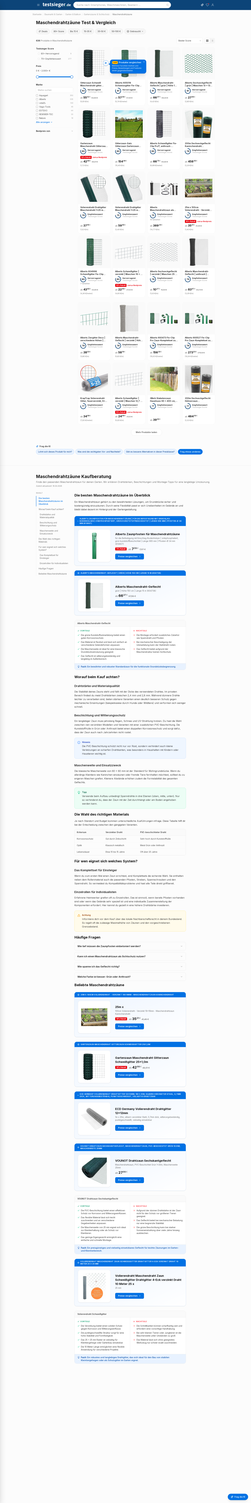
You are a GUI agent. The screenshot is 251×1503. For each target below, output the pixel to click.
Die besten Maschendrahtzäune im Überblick (51, 501)
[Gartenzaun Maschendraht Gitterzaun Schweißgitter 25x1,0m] (94, 138)
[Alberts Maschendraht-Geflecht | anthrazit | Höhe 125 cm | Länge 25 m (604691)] (199, 266)
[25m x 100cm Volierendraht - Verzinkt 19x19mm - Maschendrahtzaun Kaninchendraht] (199, 202)
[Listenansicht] (212, 40)
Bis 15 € (74, 31)
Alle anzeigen (43, 122)
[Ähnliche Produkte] (106, 69)
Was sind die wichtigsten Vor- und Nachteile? (99, 451)
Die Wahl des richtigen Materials (49, 540)
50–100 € (116, 31)
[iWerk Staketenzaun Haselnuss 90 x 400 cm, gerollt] (164, 393)
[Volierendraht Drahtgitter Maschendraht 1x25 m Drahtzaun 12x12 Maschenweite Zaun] (129, 202)
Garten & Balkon (73, 14)
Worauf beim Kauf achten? (51, 509)
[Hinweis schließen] (144, 62)
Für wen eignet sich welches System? (52, 548)
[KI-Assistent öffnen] (202, 5)
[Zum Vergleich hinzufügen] (106, 63)
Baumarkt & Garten (53, 14)
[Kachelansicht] (207, 40)
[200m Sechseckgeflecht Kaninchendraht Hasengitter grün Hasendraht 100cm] (199, 138)
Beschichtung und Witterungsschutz (48, 524)
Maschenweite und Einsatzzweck (49, 532)
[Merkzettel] (207, 5)
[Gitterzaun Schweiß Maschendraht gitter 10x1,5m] (94, 76)
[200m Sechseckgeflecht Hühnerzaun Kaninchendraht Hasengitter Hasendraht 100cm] (199, 393)
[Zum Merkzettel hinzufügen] (106, 75)
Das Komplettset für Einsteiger (49, 556)
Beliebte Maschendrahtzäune (53, 573)
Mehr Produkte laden (146, 432)
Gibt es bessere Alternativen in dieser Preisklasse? (150, 451)
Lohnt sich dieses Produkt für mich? (55, 451)
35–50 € (102, 31)
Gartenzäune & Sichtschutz (97, 14)
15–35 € (88, 31)
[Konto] (212, 5)
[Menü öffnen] (38, 5)
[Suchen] (167, 5)
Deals (44, 31)
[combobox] (122, 5)
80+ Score (59, 31)
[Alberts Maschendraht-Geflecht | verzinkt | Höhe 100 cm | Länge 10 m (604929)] (129, 331)
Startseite (37, 14)
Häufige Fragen (46, 568)
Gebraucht (135, 31)
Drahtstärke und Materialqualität (47, 516)
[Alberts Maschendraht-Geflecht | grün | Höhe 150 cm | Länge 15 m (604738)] (164, 76)
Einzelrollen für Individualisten (54, 563)
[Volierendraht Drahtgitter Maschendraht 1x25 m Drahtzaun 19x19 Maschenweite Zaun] (94, 202)
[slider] (37, 76)
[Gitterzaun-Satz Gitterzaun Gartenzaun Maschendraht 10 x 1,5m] (129, 138)
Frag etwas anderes (190, 451)
